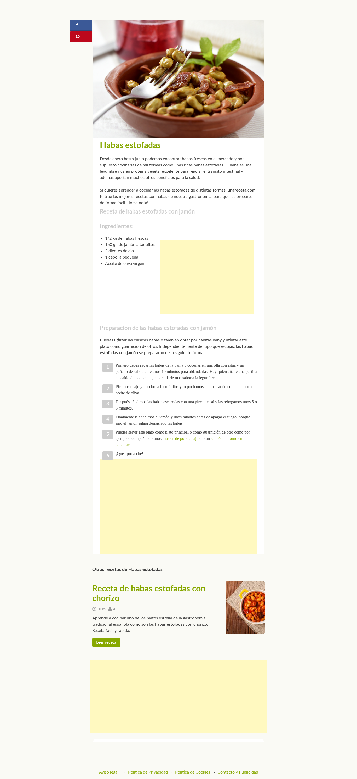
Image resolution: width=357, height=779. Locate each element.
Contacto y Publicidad (237, 772)
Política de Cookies (192, 772)
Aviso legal (108, 772)
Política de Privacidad (148, 772)
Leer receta (106, 642)
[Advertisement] (207, 277)
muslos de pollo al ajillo (182, 438)
